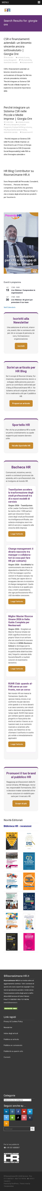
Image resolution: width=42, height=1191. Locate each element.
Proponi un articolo (21, 403)
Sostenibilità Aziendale (10, 62)
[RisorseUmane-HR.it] (5, 9)
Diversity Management (12, 125)
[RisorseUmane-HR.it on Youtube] (24, 1111)
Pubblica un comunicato (13, 1045)
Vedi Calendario (9, 307)
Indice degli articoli (11, 1033)
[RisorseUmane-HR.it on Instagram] (12, 1111)
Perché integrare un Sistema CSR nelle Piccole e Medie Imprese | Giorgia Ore (18, 112)
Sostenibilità (28, 60)
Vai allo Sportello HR (21, 445)
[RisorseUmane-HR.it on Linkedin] (6, 1111)
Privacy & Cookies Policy (13, 1021)
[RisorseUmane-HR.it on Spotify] (12, 1117)
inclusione (28, 127)
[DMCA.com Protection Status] (11, 1008)
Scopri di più (21, 803)
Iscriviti (21, 346)
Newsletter (8, 1027)
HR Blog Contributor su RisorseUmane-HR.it (19, 172)
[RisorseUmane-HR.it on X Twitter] (6, 1117)
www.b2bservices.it (10, 1002)
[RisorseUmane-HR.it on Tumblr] (30, 1117)
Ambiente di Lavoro (23, 57)
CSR (22, 60)
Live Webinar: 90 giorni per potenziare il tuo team (22, 301)
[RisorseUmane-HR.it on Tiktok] (18, 1117)
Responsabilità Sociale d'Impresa (17, 130)
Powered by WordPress (11, 1183)
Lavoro (6, 60)
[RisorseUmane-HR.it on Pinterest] (24, 1117)
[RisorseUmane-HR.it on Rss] (6, 1123)
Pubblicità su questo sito (13, 1051)
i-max (27, 1183)
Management (12, 60)
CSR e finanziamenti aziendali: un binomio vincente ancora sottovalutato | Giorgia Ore (17, 46)
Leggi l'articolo (17, 534)
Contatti (7, 1057)
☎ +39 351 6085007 (12, 1148)
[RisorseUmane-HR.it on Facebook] (18, 1111)
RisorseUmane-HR (27, 62)
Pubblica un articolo (11, 1039)
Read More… (9, 95)
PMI (5, 130)
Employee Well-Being (18, 127)
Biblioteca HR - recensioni (17, 826)
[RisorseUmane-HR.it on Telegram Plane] (30, 1111)
